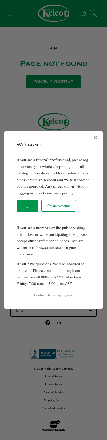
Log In (27, 205)
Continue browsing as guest (53, 294)
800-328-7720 (52, 277)
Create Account (58, 205)
